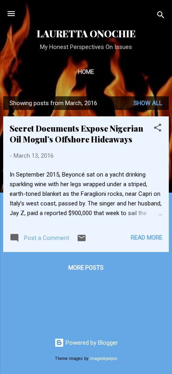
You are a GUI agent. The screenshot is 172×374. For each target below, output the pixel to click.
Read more (146, 237)
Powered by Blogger (91, 342)
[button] (157, 129)
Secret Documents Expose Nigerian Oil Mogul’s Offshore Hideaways (76, 133)
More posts (86, 267)
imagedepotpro (103, 358)
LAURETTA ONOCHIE (86, 33)
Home (86, 71)
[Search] (161, 16)
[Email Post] (81, 240)
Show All (148, 103)
